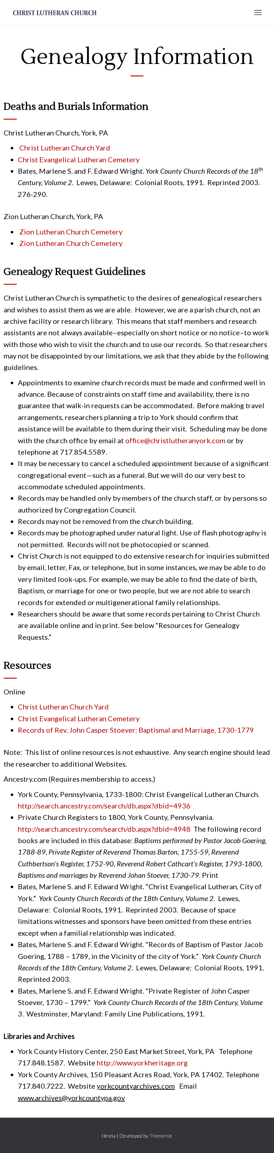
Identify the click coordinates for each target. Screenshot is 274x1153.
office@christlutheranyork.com (175, 440)
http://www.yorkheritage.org (142, 1062)
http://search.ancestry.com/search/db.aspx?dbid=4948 (104, 829)
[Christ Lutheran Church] (57, 12)
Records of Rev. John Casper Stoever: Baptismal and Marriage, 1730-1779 (136, 730)
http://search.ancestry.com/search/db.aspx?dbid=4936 (104, 805)
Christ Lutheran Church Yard (64, 147)
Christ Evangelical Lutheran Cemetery (78, 159)
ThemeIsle (160, 1136)
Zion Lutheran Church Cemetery (70, 231)
